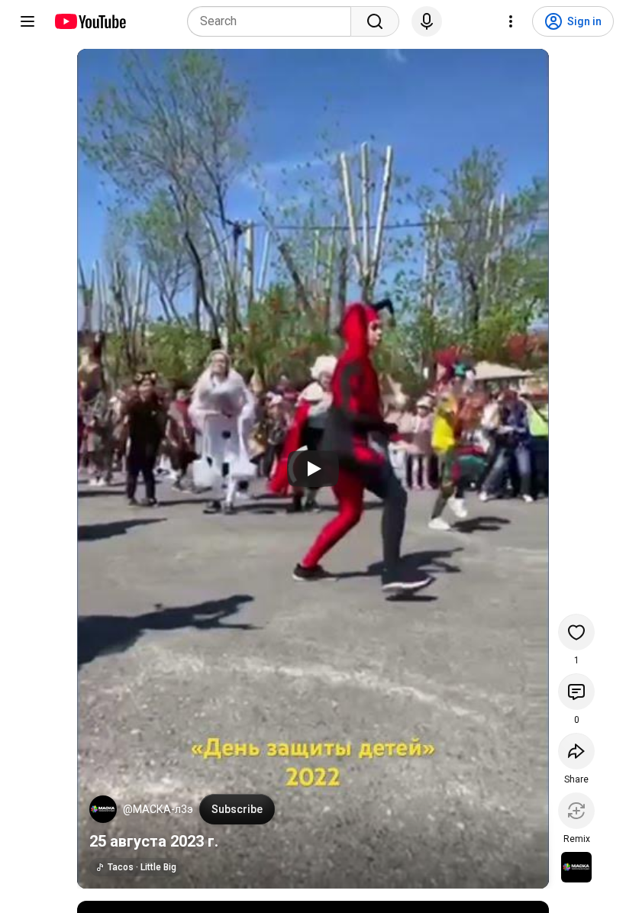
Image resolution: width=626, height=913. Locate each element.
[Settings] (511, 21)
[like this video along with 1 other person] (576, 632)
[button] (103, 809)
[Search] (374, 21)
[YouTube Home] (90, 21)
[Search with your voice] (426, 21)
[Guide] (27, 21)
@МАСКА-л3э (158, 809)
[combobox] (273, 21)
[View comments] (576, 691)
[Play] (313, 468)
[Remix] (576, 810)
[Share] (576, 751)
